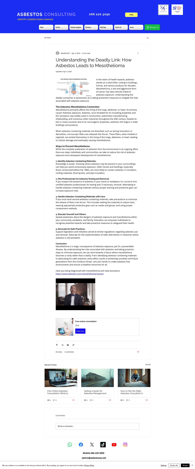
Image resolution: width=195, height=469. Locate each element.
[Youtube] (114, 444)
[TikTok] (103, 444)
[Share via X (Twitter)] (62, 345)
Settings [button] (163, 465)
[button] (148, 38)
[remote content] (75, 294)
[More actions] (138, 53)
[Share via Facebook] (57, 345)
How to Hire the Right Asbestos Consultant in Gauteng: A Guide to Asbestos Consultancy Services (132, 392)
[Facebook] (81, 444)
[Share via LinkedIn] (68, 345)
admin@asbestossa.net (94, 457)
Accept (185, 465)
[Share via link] (73, 345)
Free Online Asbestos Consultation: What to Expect (57, 392)
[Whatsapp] (70, 444)
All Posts (47, 38)
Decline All (174, 465)
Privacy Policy (89, 465)
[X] (92, 444)
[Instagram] (125, 444)
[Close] (192, 465)
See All (148, 364)
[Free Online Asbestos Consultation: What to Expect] (61, 378)
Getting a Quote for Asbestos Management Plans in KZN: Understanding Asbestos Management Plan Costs (95, 392)
